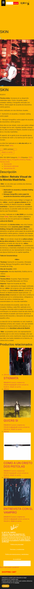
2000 (30, 157)
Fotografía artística (18, 159)
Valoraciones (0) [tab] (9, 168)
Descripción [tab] (8, 164)
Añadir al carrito (7, 152)
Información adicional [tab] (11, 166)
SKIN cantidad (8, 149)
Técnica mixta (5, 162)
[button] (1, 38)
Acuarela (3, 159)
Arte (19, 157)
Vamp (11, 145)
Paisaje (28, 159)
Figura (9, 159)
